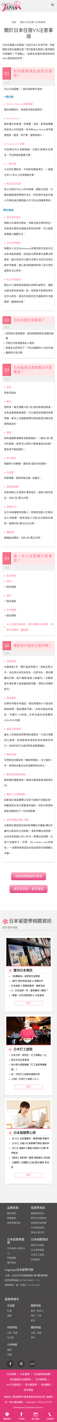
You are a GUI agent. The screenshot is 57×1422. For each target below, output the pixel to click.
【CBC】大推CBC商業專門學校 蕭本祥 (30, 1143)
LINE (32, 1364)
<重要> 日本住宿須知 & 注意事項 (27, 995)
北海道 (11, 1305)
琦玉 (33, 1315)
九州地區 (12, 1344)
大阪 (33, 1333)
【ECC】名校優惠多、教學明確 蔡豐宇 (30, 1138)
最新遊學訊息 (37, 1213)
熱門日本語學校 (38, 1218)
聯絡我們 (7, 1419)
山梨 (9, 1333)
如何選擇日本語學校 (20, 1379)
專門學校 (11, 1263)
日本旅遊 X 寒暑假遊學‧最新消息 (28, 986)
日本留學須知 (37, 1227)
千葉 (39, 1315)
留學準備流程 (13, 1223)
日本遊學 (25, 1374)
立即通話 (50, 1419)
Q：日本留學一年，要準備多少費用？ (29, 990)
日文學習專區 (37, 1250)
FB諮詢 (21, 1419)
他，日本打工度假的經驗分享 (25, 1074)
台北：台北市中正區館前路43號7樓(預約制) (26, 1275)
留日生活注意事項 (20, 1060)
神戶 (33, 1337)
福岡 (9, 1350)
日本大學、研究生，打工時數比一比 (29, 1055)
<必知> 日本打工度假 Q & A (25, 1079)
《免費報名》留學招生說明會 (25, 976)
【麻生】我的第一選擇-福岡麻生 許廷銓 (30, 1158)
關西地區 (36, 1327)
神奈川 (40, 1311)
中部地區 (12, 1327)
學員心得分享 (37, 1232)
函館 (9, 1315)
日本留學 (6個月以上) (16, 1250)
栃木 (33, 1320)
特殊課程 (11, 1258)
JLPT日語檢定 (13, 1384)
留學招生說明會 (38, 1223)
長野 (15, 1333)
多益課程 (45, 1384)
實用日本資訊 (37, 1245)
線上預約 (35, 1419)
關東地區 (36, 1305)
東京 (33, 1311)
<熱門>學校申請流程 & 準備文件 (27, 981)
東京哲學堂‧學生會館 (28, 889)
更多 (28, 1003)
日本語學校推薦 (42, 1374)
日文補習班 (41, 1379)
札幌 (9, 1311)
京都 (39, 1333)
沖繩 (9, 1354)
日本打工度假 (37, 1255)
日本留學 (11, 1374)
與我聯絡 (11, 1218)
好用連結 (35, 1259)
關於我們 (11, 1213)
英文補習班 (31, 1384)
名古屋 (10, 1337)
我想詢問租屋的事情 (28, 876)
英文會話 (28, 1390)
